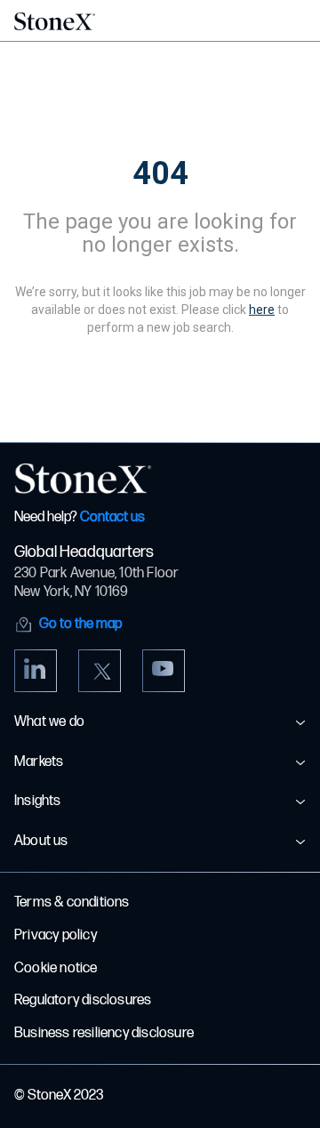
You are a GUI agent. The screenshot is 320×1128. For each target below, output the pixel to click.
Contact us (112, 517)
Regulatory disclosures (82, 1000)
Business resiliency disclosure (104, 1033)
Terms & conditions (72, 902)
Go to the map (80, 624)
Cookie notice (56, 968)
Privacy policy (55, 935)
